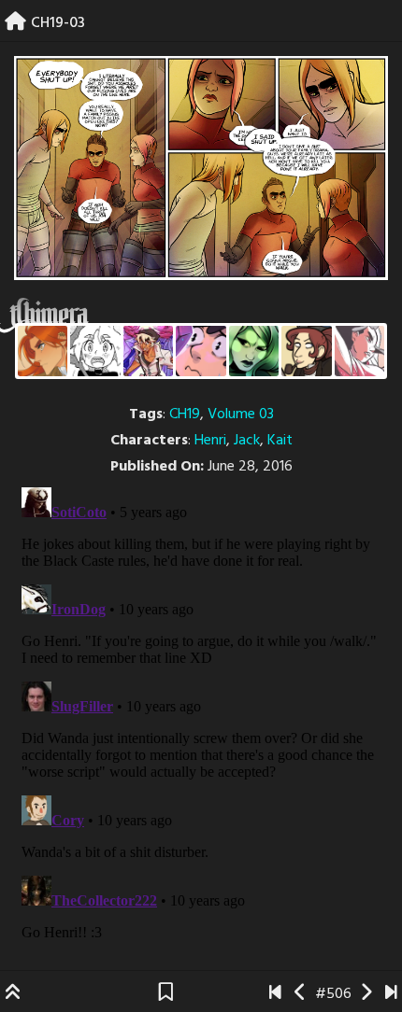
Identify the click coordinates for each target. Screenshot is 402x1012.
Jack (247, 441)
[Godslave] (359, 350)
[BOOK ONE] (275, 994)
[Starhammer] (200, 350)
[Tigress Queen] (42, 350)
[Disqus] (201, 713)
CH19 (184, 414)
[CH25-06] (391, 994)
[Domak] (95, 350)
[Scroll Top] (13, 994)
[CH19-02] (300, 994)
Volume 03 (241, 414)
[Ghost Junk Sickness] (148, 350)
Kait (280, 441)
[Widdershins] (306, 350)
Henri (210, 441)
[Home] (15, 23)
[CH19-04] (366, 994)
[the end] (254, 350)
